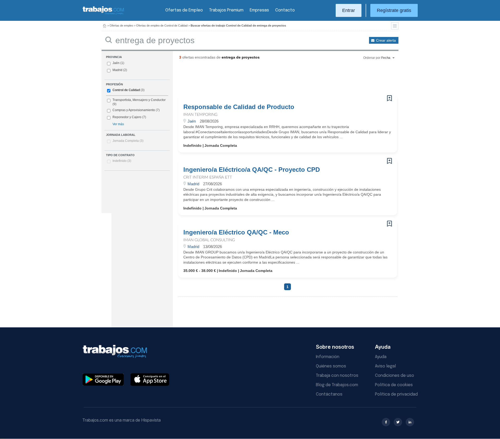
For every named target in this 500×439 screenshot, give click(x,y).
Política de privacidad (396, 394)
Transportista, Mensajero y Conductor (139, 100)
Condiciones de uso (394, 375)
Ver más (118, 124)
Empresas (259, 10)
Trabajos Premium (226, 10)
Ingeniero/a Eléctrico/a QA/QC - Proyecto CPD (251, 170)
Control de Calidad (126, 90)
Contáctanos (329, 394)
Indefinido (122, 161)
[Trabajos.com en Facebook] (386, 422)
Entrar (348, 10)
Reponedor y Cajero (127, 117)
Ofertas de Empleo (184, 10)
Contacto (285, 10)
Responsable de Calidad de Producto (238, 107)
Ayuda (380, 357)
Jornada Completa (128, 141)
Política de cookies (394, 385)
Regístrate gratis (394, 10)
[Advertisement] (277, 79)
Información (327, 357)
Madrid (117, 70)
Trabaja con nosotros (337, 375)
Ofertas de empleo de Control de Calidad (162, 25)
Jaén (116, 63)
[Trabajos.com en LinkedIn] (410, 422)
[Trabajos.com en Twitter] (398, 422)
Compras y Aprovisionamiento (134, 110)
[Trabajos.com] (103, 14)
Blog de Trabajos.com (337, 385)
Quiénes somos (331, 366)
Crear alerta (386, 40)
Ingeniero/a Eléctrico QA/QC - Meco (236, 232)
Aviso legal (385, 366)
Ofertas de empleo (121, 25)
